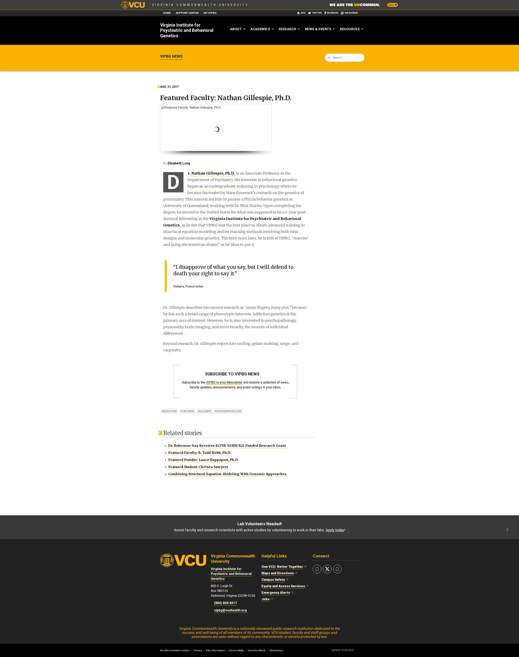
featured (187, 411)
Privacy (198, 650)
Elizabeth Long (179, 163)
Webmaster (276, 650)
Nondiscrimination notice (175, 650)
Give (391, 4)
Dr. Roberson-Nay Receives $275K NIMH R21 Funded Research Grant (227, 446)
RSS (303, 13)
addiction (169, 411)
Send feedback (257, 650)
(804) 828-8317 (225, 603)
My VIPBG (210, 12)
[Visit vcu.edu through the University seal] (183, 555)
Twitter (317, 13)
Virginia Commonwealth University (200, 4)
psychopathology (228, 411)
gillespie (204, 411)
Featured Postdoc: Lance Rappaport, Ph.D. (203, 460)
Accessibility (236, 650)
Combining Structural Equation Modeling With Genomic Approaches (227, 474)
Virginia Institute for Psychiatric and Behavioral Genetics (186, 30)
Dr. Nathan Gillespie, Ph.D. (211, 173)
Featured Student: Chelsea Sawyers (198, 467)
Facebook (332, 13)
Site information (215, 650)
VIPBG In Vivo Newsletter (224, 382)
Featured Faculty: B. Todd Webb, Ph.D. (199, 453)
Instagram (351, 13)
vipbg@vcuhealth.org (230, 610)
